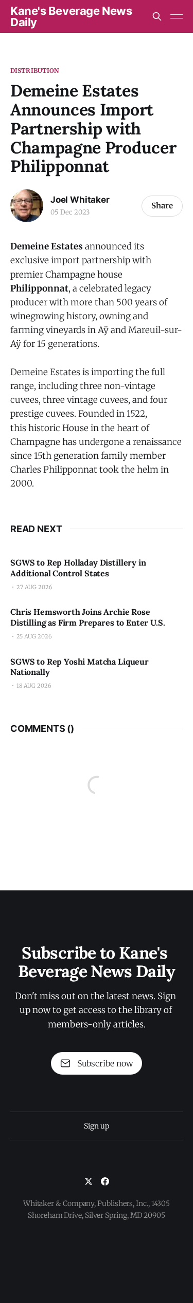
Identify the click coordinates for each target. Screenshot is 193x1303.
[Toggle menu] (176, 16)
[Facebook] (105, 1181)
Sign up (96, 1126)
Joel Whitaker (80, 200)
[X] (88, 1181)
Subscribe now (105, 1063)
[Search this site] (157, 16)
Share (162, 205)
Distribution (34, 70)
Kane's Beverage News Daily (71, 16)
